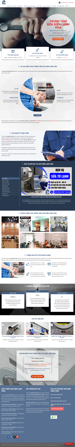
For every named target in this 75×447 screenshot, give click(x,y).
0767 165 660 (64, 57)
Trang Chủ (9, 6)
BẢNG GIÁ (54, 6)
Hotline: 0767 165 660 (57, 408)
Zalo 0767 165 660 (54, 120)
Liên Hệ (66, 6)
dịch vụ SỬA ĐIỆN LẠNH (56, 394)
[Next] (74, 333)
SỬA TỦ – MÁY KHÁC (47, 6)
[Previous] (1, 333)
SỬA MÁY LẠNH (20, 6)
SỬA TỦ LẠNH (39, 6)
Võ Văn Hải (6, 139)
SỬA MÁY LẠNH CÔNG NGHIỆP (29, 6)
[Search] (60, 3)
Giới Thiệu (14, 6)
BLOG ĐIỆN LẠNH (61, 6)
